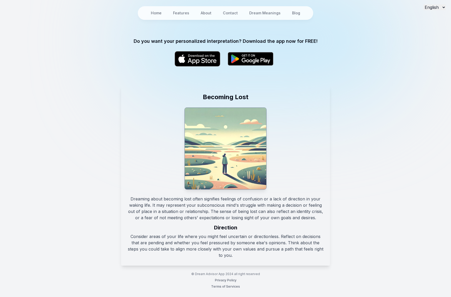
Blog (296, 13)
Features (181, 13)
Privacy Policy (225, 280)
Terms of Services (225, 286)
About (206, 13)
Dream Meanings (265, 13)
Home (156, 13)
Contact (230, 13)
